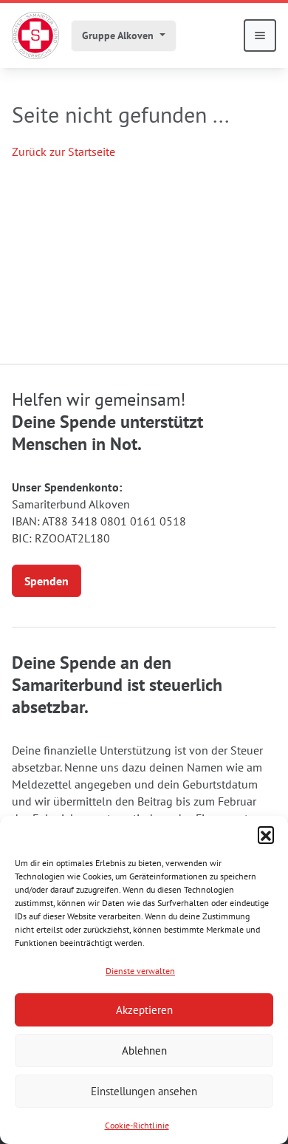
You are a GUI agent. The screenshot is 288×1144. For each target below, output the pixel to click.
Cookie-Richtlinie (137, 1125)
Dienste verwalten (140, 970)
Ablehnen (144, 1050)
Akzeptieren (144, 1010)
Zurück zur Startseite (63, 151)
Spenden (46, 580)
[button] (265, 834)
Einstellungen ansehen (144, 1091)
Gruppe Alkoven (119, 35)
